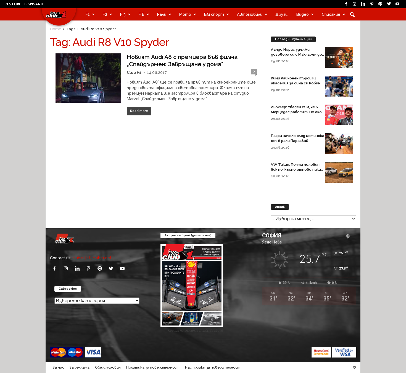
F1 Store (12, 3)
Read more (139, 111)
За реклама (79, 367)
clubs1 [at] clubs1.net (92, 257)
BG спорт (214, 14)
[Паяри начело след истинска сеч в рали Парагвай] (339, 143)
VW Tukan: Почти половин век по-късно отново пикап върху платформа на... (297, 169)
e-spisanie (34, 3)
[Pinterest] (371, 4)
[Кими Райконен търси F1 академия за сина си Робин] (339, 86)
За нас (58, 367)
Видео (302, 14)
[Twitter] (389, 4)
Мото (185, 14)
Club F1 (134, 72)
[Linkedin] (363, 4)
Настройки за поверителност (212, 367)
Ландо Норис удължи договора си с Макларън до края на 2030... (296, 54)
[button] (352, 14)
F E (141, 14)
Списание (331, 14)
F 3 (123, 14)
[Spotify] (380, 4)
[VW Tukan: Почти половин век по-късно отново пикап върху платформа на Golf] (339, 172)
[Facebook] (346, 4)
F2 (105, 14)
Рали (161, 14)
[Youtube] (397, 4)
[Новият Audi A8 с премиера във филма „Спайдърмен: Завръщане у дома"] (88, 78)
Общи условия (108, 367)
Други (281, 14)
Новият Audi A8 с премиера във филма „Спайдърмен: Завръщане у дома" (182, 60)
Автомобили (249, 14)
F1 (88, 14)
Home (55, 29)
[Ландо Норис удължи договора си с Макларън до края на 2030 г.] (339, 57)
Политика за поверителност (153, 367)
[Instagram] (354, 4)
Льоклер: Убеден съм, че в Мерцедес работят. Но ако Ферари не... (296, 112)
